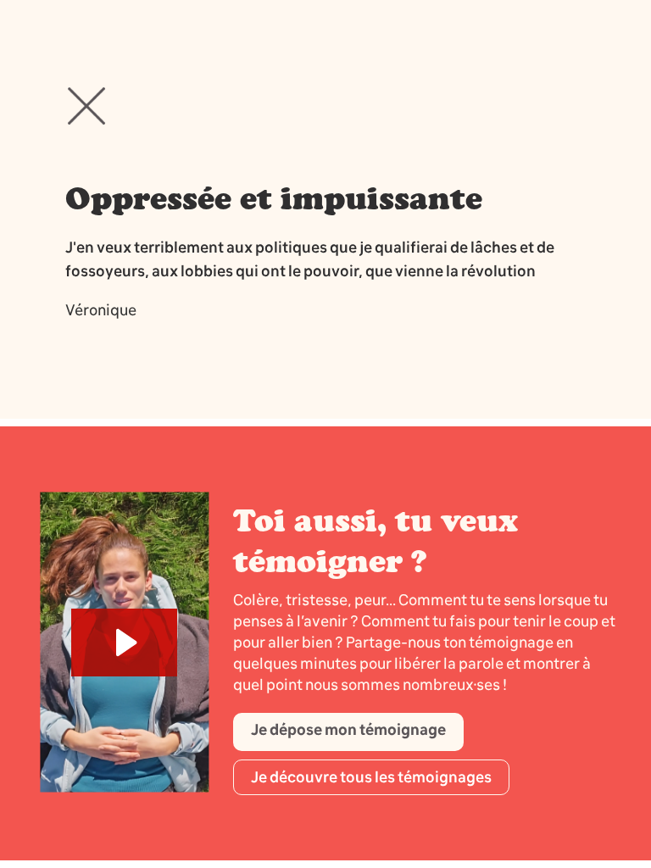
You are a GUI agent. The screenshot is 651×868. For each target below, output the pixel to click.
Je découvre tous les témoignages (371, 777)
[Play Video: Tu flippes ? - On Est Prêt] (124, 642)
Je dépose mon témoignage (348, 729)
